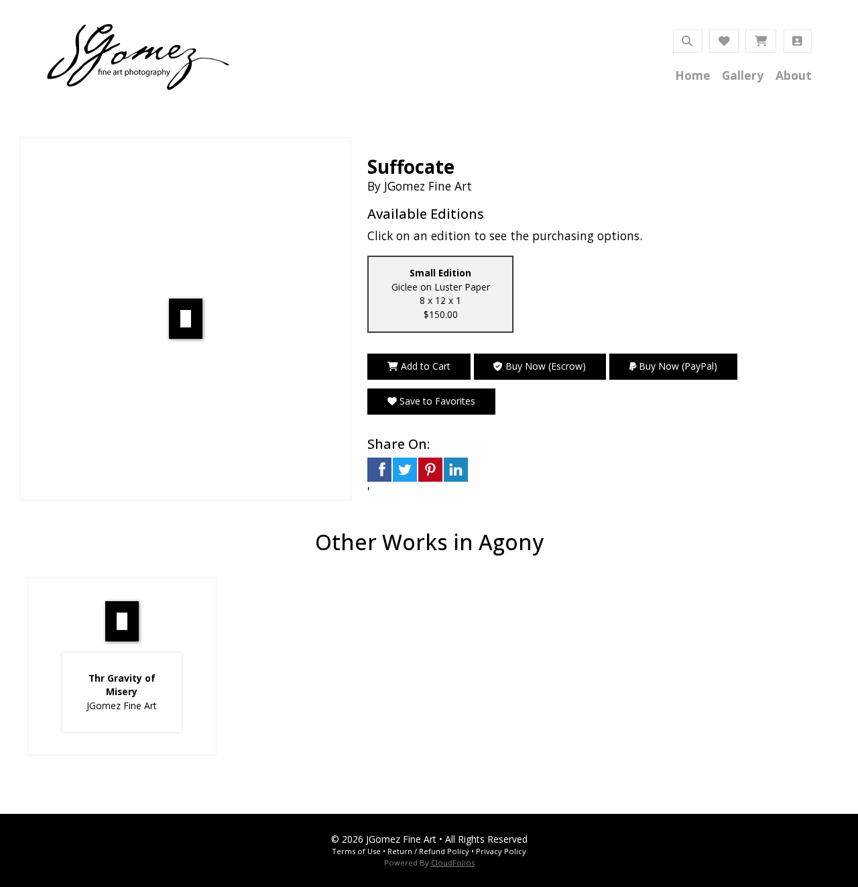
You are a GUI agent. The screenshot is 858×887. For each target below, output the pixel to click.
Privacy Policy (501, 851)
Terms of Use (356, 851)
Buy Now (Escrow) (544, 366)
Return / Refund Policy (428, 851)
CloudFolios (453, 862)
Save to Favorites (436, 401)
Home (693, 75)
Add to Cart (424, 366)
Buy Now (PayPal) (676, 366)
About (794, 75)
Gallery (742, 75)
